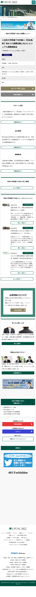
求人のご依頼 (16, 537)
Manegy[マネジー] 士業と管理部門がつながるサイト (18, 574)
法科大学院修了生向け (22, 535)
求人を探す (17, 343)
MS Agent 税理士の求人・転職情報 (18, 564)
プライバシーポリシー (8, 540)
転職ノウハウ (12, 535)
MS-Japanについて (9, 409)
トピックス (30, 533)
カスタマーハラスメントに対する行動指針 (18, 544)
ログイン (18, 431)
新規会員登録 (18, 310)
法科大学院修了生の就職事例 (12, 411)
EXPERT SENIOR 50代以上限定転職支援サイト (18, 571)
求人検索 (8, 533)
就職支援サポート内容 (10, 407)
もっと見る (16, 188)
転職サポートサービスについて (18, 439)
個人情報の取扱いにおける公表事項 (16, 542)
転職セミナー (22, 533)
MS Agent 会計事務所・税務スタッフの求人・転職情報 (18, 567)
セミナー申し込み (18, 88)
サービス (15, 533)
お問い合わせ (24, 537)
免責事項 (28, 540)
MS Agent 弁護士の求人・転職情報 (18, 560)
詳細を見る (17, 122)
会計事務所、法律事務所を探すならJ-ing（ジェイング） (18, 576)
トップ (2, 533)
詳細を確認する (18, 94)
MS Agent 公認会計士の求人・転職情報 (18, 562)
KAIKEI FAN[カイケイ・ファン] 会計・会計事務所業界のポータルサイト (18, 569)
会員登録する (17, 373)
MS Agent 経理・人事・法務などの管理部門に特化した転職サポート (18, 557)
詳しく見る (21, 223)
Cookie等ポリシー (19, 540)
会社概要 (8, 537)
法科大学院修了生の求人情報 (12, 414)
